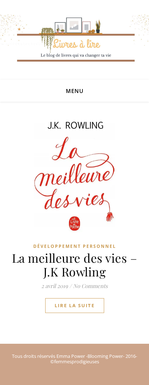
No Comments (90, 285)
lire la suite (75, 305)
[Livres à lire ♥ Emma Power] (74, 47)
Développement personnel (74, 246)
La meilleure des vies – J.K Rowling (74, 264)
